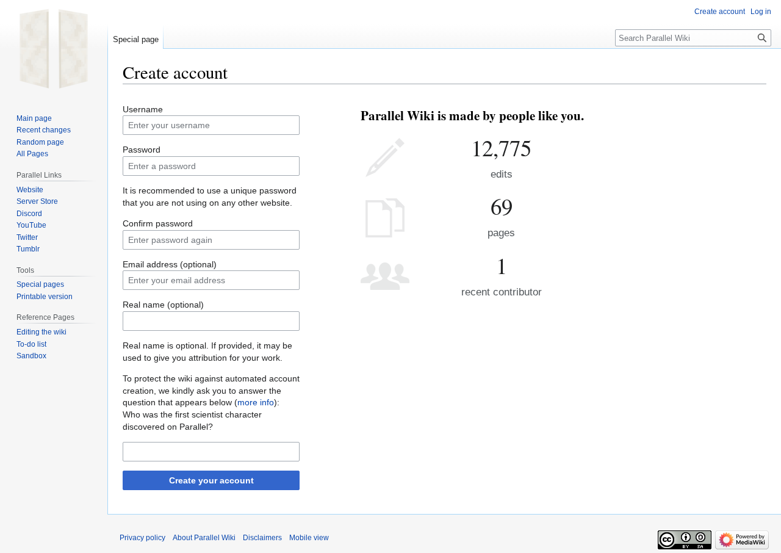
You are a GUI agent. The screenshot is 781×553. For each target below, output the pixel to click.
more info (255, 402)
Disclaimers (262, 537)
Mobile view (309, 537)
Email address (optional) (170, 264)
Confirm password (158, 223)
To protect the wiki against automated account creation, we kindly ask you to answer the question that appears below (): (211, 390)
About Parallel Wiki (204, 537)
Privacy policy (142, 537)
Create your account (211, 480)
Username (143, 109)
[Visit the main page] (54, 49)
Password (141, 149)
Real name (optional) (163, 304)
